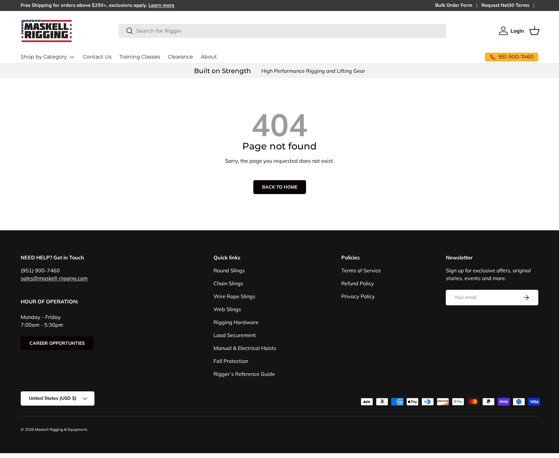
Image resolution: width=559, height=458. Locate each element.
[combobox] (282, 31)
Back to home (279, 187)
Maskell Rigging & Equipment (61, 429)
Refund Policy (357, 283)
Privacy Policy (358, 296)
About (209, 57)
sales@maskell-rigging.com (54, 278)
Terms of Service (361, 270)
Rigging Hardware (236, 322)
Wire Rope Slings (234, 296)
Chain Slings (228, 283)
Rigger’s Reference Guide (244, 374)
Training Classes (139, 57)
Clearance (180, 57)
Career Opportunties (57, 343)
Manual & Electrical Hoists (245, 348)
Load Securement (235, 335)
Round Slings (229, 270)
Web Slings (227, 309)
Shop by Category (44, 57)
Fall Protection (231, 361)
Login (517, 30)
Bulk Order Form (453, 5)
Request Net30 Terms (505, 5)
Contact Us (97, 57)
